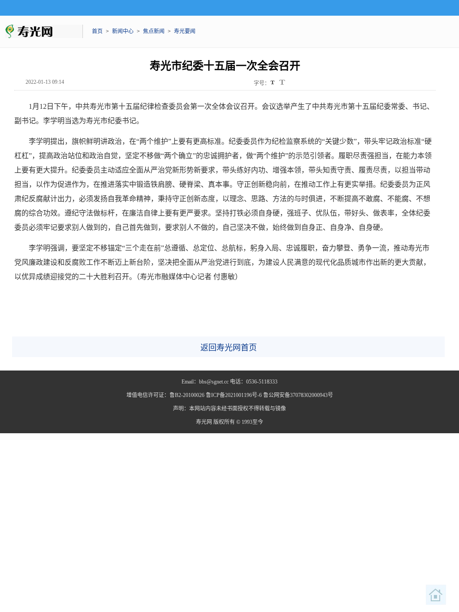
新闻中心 (123, 31)
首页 (97, 31)
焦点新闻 (154, 31)
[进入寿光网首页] (436, 595)
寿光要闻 (184, 31)
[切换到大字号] (282, 82)
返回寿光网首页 (228, 347)
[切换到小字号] (273, 83)
